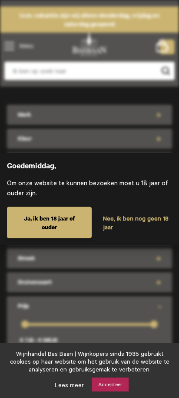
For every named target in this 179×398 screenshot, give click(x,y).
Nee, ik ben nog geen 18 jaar (136, 223)
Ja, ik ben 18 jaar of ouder (49, 222)
